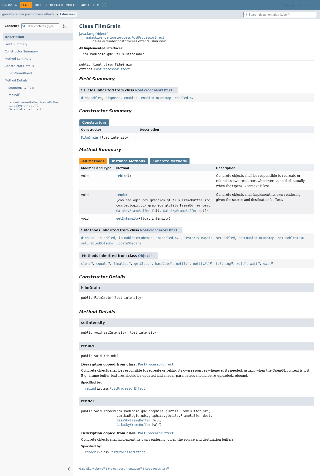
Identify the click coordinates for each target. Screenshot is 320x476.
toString (223, 264)
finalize (120, 264)
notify (181, 264)
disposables (91, 98)
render (121, 195)
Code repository (156, 468)
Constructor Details (19, 66)
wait (240, 264)
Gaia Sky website (91, 468)
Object (144, 256)
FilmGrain (68, 14)
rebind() (14, 95)
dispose (87, 238)
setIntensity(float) (22, 87)
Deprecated (54, 5)
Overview (9, 5)
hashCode (162, 264)
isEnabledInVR (168, 238)
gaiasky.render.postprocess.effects (28, 14)
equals (102, 264)
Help (95, 5)
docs (301, 5)
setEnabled (225, 238)
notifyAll (201, 264)
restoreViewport (198, 238)
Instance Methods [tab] (128, 161)
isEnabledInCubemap (135, 238)
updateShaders (129, 243)
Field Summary (16, 44)
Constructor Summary (21, 51)
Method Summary (18, 58)
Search (83, 5)
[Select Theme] (104, 5)
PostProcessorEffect (112, 69)
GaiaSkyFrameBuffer (133, 211)
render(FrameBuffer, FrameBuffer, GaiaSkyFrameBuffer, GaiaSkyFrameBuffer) (33, 105)
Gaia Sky (288, 5)
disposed (112, 98)
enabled (130, 98)
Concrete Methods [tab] (170, 161)
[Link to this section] (118, 78)
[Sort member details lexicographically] (65, 26)
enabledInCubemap (156, 98)
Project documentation (124, 468)
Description (14, 37)
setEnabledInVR (291, 238)
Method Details (16, 80)
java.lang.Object (92, 34)
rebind (121, 176)
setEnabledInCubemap (256, 238)
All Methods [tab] (93, 161)
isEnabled (106, 238)
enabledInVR (185, 98)
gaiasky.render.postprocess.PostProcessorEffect (125, 37)
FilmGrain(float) (20, 73)
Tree (38, 5)
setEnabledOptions (97, 243)
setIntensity (127, 218)
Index (70, 5)
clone (85, 264)
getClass (141, 264)
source (310, 5)
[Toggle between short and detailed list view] (82, 89)
